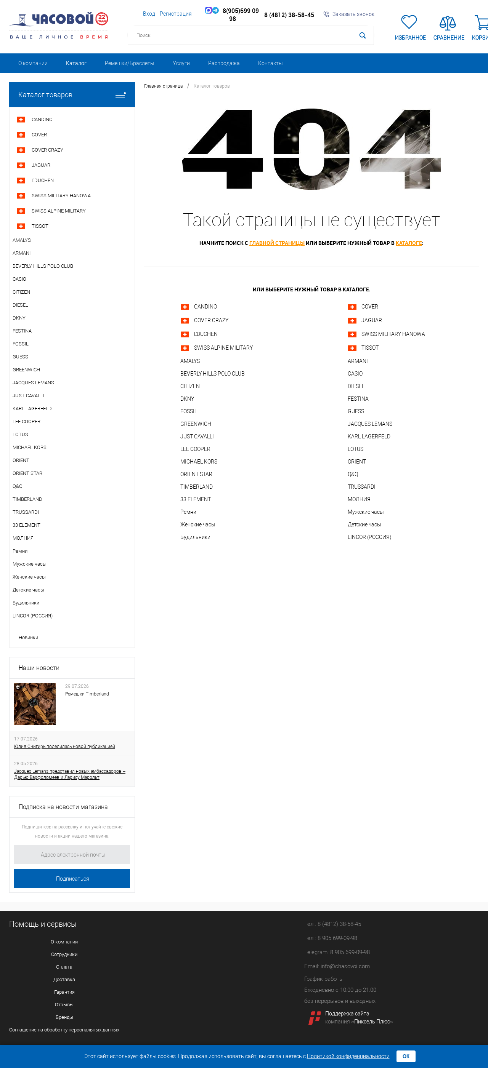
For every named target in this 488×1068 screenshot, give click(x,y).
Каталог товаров (45, 95)
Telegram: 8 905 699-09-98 (337, 952)
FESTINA (358, 399)
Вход (149, 14)
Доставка (64, 979)
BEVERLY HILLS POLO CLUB (212, 374)
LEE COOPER (195, 449)
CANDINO (205, 307)
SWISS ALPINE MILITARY (223, 348)
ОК (406, 1056)
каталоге (409, 242)
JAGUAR (371, 320)
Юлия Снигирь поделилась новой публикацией (64, 746)
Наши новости (39, 667)
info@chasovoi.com (345, 966)
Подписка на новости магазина (63, 807)
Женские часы (197, 524)
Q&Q (353, 474)
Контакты (270, 63)
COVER (369, 307)
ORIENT (357, 462)
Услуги (181, 63)
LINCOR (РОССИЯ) (370, 537)
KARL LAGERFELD (369, 436)
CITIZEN (190, 386)
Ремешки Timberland (87, 694)
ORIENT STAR (196, 474)
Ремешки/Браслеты (129, 63)
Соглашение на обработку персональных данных (64, 1030)
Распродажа (224, 63)
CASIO (355, 374)
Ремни (188, 512)
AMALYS (190, 361)
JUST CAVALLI (197, 436)
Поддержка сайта (347, 1013)
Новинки (28, 637)
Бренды (64, 1017)
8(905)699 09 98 (239, 15)
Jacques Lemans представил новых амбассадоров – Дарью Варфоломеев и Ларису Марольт (69, 774)
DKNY (187, 399)
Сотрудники (64, 954)
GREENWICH (195, 424)
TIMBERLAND (196, 487)
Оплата (64, 967)
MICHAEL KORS (198, 462)
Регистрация (176, 14)
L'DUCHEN (206, 334)
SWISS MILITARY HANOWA (393, 334)
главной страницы (277, 242)
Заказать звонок (353, 14)
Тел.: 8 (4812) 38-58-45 (332, 924)
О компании (33, 63)
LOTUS (355, 449)
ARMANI (358, 361)
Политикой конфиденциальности (348, 1056)
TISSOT (370, 348)
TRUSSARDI (362, 487)
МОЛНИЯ (359, 499)
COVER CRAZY (211, 320)
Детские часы (364, 524)
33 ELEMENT (195, 499)
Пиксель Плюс (372, 1021)
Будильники (195, 537)
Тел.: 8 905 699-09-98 (330, 938)
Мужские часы (366, 512)
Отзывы (64, 1004)
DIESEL (356, 386)
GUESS (356, 411)
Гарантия (64, 992)
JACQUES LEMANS (370, 424)
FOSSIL (188, 411)
